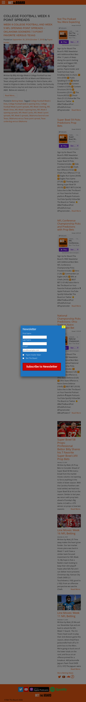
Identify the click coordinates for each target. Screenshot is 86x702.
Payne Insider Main (33, 355)
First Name (27, 333)
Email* (25, 346)
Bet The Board (31, 358)
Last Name (27, 340)
